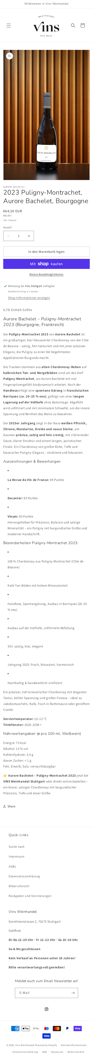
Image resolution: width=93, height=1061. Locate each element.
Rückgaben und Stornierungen (30, 896)
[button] (8, 25)
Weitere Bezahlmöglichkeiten (46, 274)
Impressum (16, 856)
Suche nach (17, 847)
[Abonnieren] (73, 993)
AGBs (12, 866)
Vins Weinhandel (24, 1045)
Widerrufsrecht (19, 886)
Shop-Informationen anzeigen (29, 298)
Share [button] (12, 806)
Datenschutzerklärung (24, 876)
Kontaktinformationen (74, 1045)
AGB (44, 1051)
